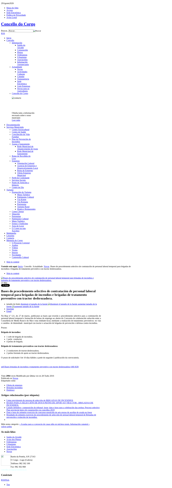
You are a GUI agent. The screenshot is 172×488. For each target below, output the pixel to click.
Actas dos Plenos (13, 439)
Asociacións (11, 449)
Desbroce (10, 390)
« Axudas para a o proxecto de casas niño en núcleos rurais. (44, 424)
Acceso (9, 10)
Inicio (20, 266)
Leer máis (16, 120)
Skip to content (12, 262)
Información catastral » (80, 424)
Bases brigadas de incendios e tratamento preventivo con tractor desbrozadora (40, 367)
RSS (3, 33)
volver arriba (6, 426)
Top (8, 484)
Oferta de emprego (14, 385)
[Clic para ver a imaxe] (51, 280)
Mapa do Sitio (12, 8)
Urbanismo (11, 444)
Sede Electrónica (13, 13)
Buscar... (4, 31)
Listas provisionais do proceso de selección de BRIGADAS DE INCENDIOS (39, 400)
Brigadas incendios (14, 387)
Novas (46, 266)
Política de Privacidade (16, 15)
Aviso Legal (11, 17)
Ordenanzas (11, 442)
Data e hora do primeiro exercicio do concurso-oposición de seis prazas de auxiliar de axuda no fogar (49, 412)
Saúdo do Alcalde (14, 437)
